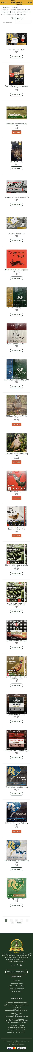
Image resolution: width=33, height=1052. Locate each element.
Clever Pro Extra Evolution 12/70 (16, 751)
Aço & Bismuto (11, 9)
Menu (4, 2)
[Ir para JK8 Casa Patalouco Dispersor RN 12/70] (16, 259)
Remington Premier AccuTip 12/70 (16, 125)
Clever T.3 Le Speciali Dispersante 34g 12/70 (16, 528)
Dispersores (5, 12)
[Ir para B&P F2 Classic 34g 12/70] (16, 333)
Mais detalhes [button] (16, 56)
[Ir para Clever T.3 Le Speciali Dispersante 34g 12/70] (16, 516)
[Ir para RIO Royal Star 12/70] (16, 223)
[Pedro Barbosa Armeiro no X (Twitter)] (14, 965)
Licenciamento (16, 991)
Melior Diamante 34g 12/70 (16, 641)
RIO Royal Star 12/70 (17, 234)
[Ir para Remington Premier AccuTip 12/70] (16, 113)
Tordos (28, 9)
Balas (4, 9)
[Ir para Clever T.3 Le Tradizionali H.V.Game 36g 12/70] (16, 592)
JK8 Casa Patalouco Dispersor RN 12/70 (16, 271)
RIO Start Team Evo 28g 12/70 (16, 787)
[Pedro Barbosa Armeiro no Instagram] (17, 965)
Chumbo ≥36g (10, 14)
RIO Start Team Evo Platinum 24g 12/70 (16, 824)
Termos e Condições (16, 983)
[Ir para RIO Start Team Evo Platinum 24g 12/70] (16, 812)
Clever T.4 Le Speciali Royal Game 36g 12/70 (16, 678)
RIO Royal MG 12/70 (16, 50)
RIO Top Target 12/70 (16, 899)
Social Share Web (20, 1044)
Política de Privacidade (16, 986)
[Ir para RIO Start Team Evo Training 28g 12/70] (16, 850)
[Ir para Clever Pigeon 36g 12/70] (16, 481)
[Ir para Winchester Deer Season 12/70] (16, 187)
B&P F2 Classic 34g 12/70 (16, 344)
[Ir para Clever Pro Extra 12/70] (16, 704)
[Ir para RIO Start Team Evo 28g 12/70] (16, 776)
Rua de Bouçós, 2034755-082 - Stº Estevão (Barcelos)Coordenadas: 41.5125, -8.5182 (16, 1020)
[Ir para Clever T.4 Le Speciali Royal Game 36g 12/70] (16, 666)
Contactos (16, 980)
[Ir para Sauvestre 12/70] (16, 151)
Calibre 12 (15, 7)
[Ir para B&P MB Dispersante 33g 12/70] (16, 369)
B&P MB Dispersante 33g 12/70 (16, 380)
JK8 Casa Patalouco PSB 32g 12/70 (16, 455)
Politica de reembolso (16, 988)
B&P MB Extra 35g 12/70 (16, 308)
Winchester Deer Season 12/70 (16, 198)
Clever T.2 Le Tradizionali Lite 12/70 (16, 566)
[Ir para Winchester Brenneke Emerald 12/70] (16, 75)
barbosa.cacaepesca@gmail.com (17, 1005)
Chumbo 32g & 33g (16, 12)
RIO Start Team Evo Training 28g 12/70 (16, 862)
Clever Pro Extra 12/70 (16, 715)
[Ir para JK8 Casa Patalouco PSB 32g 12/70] (16, 443)
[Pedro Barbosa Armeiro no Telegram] (21, 965)
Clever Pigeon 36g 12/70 (16, 491)
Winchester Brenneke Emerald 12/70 (16, 87)
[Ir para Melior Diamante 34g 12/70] (16, 630)
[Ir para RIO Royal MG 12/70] (16, 39)
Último (19, 922)
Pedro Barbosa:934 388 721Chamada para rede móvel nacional (16, 1015)
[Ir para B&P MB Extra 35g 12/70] (16, 297)
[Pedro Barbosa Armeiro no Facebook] (11, 965)
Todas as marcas (21, 14)
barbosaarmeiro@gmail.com (17, 1002)
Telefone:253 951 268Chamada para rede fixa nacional (16, 1009)
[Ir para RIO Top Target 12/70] (16, 888)
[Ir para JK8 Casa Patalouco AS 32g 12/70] (16, 405)
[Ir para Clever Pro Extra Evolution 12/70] (16, 740)
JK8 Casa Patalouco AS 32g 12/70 (16, 417)
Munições (6, 7)
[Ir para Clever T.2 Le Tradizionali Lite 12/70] (16, 554)
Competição (20, 9)
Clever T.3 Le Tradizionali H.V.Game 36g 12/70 (16, 604)
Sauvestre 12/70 (16, 161)
